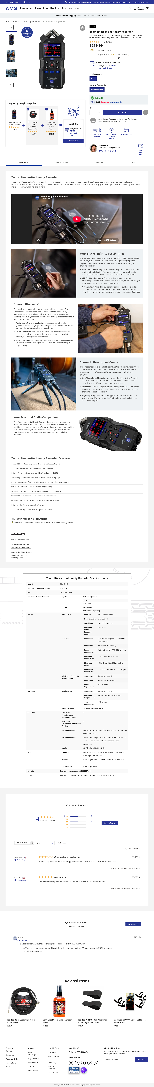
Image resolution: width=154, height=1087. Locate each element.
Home (8, 22)
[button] (147, 8)
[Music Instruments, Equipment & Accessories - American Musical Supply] (11, 8)
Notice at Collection (51, 1067)
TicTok (89, 1063)
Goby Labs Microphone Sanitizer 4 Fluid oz (51, 125)
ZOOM (27, 540)
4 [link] (100, 42)
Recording (16, 22)
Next (144, 1002)
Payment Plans (33, 1058)
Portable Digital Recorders (31, 22)
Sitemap (31, 1066)
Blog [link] (64, 8)
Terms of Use (53, 1072)
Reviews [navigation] (99, 162)
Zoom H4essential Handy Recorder (14, 123)
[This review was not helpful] (137, 868)
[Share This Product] (82, 28)
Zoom (93, 27)
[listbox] (119, 79)
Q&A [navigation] (133, 162)
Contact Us (10, 1055)
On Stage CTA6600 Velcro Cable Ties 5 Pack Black (130, 1021)
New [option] (93, 79)
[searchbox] (22, 842)
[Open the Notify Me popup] (93, 120)
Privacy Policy (52, 1052)
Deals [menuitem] (45, 8)
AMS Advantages (32, 1053)
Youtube (71, 1063)
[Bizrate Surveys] (76, 1072)
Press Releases (33, 1070)
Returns (8, 1067)
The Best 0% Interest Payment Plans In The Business (110, 2)
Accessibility (52, 1062)
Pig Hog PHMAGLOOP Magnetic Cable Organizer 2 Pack (92, 1021)
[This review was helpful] (133, 868)
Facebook (83, 1063)
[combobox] (100, 8)
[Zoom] (18, 537)
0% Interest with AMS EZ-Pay (108, 62)
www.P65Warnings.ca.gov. (63, 522)
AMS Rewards (33, 1062)
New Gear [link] (54, 8)
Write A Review (109, 823)
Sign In (140, 8)
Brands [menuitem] (38, 8)
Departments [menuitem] (26, 8)
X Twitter (96, 1063)
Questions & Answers (77, 922)
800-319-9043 (107, 150)
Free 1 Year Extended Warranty (138, 2)
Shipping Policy (11, 1063)
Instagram (77, 1063)
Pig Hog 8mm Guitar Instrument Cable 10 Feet (33, 125)
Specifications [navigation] (62, 162)
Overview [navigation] (23, 162)
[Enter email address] (121, 1060)
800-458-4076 (82, 1052)
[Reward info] (128, 55)
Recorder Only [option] (97, 90)
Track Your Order (12, 1059)
